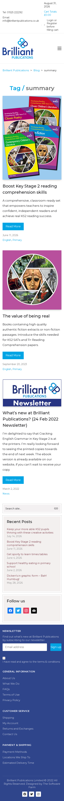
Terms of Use (11, 694)
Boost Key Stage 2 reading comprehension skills (30, 189)
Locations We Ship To (16, 757)
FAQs (6, 689)
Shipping (8, 717)
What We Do (11, 683)
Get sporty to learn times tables (27, 554)
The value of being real (26, 316)
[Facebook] (24, 794)
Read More (13, 226)
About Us (9, 678)
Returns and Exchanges (18, 728)
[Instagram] (38, 794)
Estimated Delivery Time (18, 762)
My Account (10, 723)
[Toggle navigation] (59, 48)
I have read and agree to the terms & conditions (31, 661)
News (6, 493)
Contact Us (10, 734)
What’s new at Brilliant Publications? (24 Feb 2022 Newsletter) (30, 419)
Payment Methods (15, 751)
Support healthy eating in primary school (29, 564)
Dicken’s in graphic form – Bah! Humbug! (27, 577)
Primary (17, 240)
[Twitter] (31, 794)
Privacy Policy (11, 700)
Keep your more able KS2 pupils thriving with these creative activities (30, 530)
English (7, 240)
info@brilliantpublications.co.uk (21, 20)
